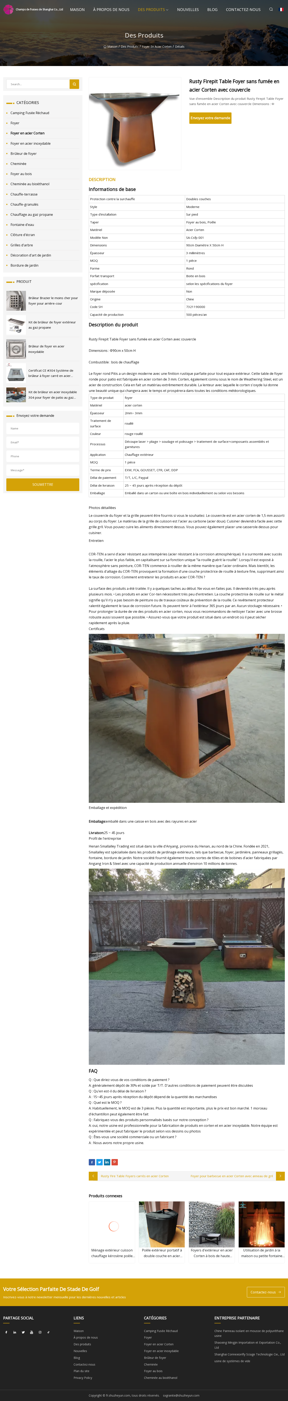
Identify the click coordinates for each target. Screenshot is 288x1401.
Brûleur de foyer (24, 153)
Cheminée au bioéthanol (30, 184)
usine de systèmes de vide (232, 1361)
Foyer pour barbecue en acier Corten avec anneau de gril (232, 1176)
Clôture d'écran (23, 234)
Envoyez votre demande (210, 117)
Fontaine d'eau (22, 224)
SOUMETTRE (42, 484)
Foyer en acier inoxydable (31, 143)
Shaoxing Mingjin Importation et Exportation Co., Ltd (247, 1345)
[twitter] (23, 1332)
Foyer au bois (21, 173)
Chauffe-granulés (24, 204)
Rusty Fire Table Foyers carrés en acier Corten (135, 1176)
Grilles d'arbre (22, 245)
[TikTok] (48, 1332)
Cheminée (18, 163)
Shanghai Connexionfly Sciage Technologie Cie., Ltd (249, 1354)
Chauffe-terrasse (24, 194)
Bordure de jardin (24, 265)
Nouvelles (188, 9)
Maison (77, 9)
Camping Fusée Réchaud (30, 113)
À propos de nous (111, 9)
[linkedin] (15, 1332)
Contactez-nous (243, 9)
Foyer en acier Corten (157, 47)
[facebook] (6, 1332)
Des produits (151, 9)
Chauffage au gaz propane (32, 214)
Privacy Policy (83, 1378)
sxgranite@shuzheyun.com (181, 1395)
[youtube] (31, 1332)
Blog (212, 9)
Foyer (15, 123)
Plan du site (81, 1371)
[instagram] (40, 1332)
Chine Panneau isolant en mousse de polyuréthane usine (249, 1333)
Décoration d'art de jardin (31, 255)
